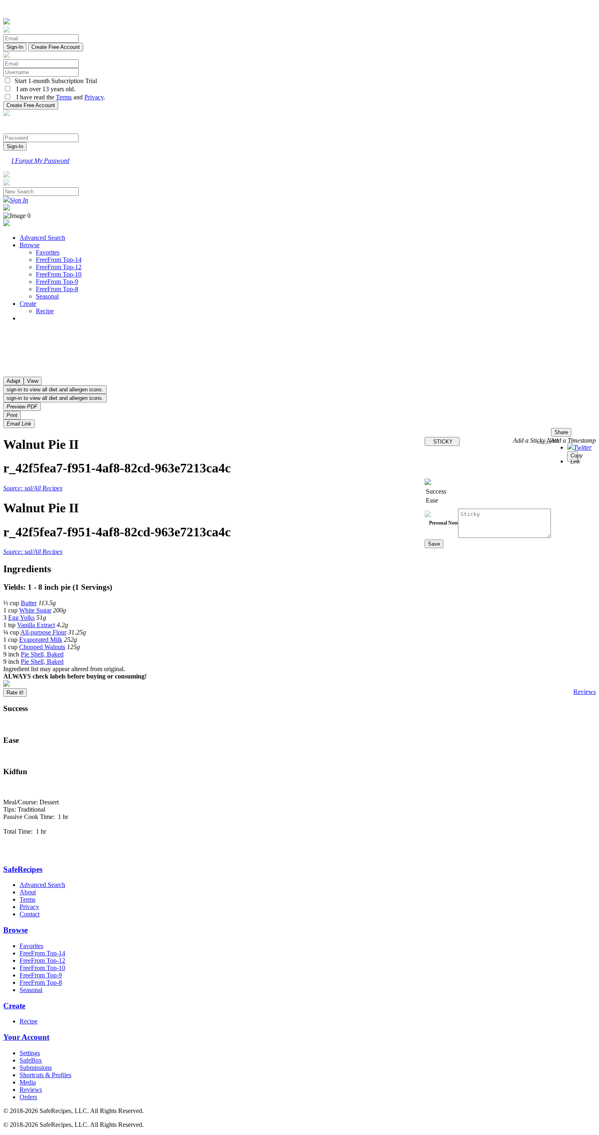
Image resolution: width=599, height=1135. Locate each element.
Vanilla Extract (36, 624)
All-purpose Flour (43, 632)
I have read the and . (58, 97)
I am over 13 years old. (43, 89)
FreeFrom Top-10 (58, 274)
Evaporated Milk (40, 639)
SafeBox (31, 1060)
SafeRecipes (22, 869)
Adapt (13, 381)
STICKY (442, 442)
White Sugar (35, 610)
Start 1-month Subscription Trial (54, 80)
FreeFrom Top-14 (58, 259)
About (28, 892)
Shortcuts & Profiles (45, 1074)
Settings (30, 1052)
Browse (30, 244)
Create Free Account (55, 47)
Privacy (94, 97)
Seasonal (47, 296)
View (32, 381)
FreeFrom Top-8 (57, 288)
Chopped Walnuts (42, 646)
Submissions (36, 1067)
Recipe (45, 310)
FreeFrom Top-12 (58, 266)
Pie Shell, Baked (42, 654)
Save (434, 544)
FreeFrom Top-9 (57, 281)
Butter (29, 602)
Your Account (26, 1037)
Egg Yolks (21, 617)
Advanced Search (42, 237)
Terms (64, 97)
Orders (28, 1096)
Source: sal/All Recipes (32, 488)
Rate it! (15, 692)
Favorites (47, 252)
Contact (30, 914)
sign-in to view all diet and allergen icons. (55, 389)
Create (28, 303)
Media (28, 1082)
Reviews (584, 691)
